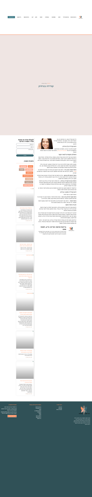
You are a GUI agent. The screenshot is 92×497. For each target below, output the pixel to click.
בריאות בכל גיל (66, 17)
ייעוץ (33, 17)
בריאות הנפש (26, 17)
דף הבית (48, 83)
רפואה (41, 17)
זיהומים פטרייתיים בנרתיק (62, 150)
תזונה (59, 17)
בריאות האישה (73, 17)
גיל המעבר (19, 17)
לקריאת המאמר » (28, 220)
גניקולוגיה (47, 17)
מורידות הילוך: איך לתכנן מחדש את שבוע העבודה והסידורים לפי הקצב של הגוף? (25, 276)
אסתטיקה (53, 17)
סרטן (36, 17)
